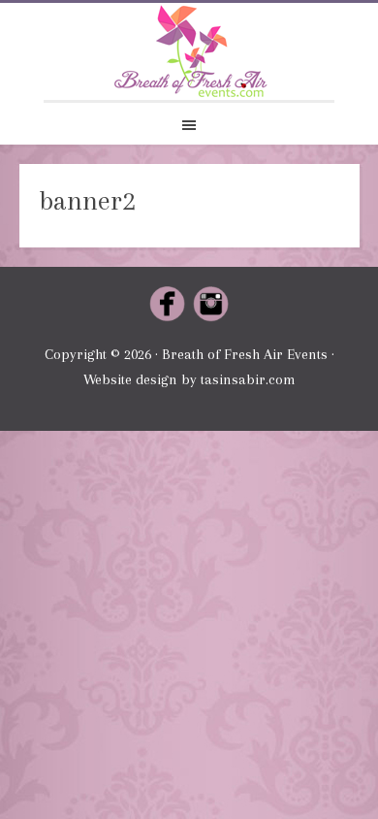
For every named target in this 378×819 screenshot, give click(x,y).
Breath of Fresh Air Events (189, 51)
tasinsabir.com (248, 379)
